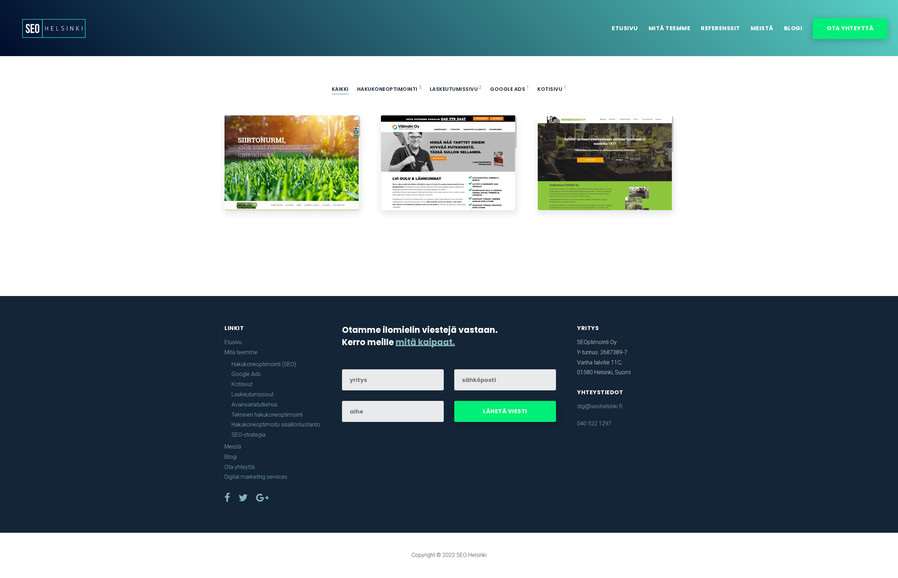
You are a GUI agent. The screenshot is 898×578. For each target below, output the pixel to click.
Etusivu (625, 28)
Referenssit (720, 28)
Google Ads (246, 374)
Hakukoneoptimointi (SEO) (264, 364)
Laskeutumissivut (253, 394)
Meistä (762, 28)
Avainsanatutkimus (254, 404)
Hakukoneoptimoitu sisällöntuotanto (276, 424)
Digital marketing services (255, 476)
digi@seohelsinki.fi (599, 406)
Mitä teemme (670, 28)
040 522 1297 (594, 423)
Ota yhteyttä (850, 28)
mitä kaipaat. (425, 342)
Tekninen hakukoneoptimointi (267, 414)
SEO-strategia (249, 434)
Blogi (793, 28)
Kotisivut (242, 384)
